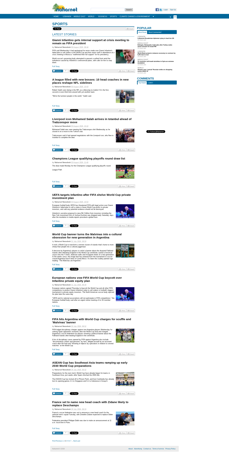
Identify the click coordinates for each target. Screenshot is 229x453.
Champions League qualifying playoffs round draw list (88, 158)
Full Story (56, 66)
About (130, 449)
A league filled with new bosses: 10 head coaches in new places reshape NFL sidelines (90, 81)
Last (78, 441)
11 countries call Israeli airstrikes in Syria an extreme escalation (156, 62)
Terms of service (158, 449)
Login (166, 10)
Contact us (147, 449)
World (91, 16)
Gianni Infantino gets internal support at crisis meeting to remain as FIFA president (90, 42)
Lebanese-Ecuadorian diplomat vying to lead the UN (156, 38)
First (53, 441)
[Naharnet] (65, 7)
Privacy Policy (170, 449)
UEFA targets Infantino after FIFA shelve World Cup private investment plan (91, 196)
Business (102, 16)
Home (56, 16)
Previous (59, 441)
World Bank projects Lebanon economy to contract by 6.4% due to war (156, 53)
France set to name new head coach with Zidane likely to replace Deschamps (90, 404)
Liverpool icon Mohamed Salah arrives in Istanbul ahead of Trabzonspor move (91, 120)
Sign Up (173, 10)
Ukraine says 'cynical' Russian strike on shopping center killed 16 (155, 70)
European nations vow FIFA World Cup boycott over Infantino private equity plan (87, 279)
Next (75, 441)
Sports (113, 16)
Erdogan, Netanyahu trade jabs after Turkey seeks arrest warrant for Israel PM (155, 45)
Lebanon (67, 16)
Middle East (79, 16)
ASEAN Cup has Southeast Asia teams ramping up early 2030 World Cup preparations (89, 364)
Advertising (138, 449)
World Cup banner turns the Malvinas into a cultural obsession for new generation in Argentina (87, 236)
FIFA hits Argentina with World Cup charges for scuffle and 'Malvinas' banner (91, 321)
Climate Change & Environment (135, 16)
